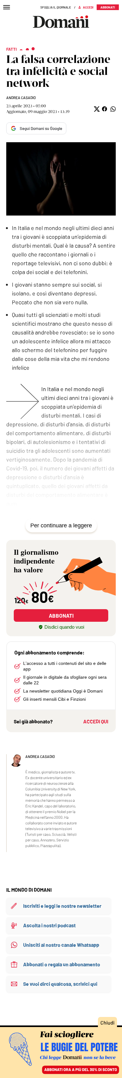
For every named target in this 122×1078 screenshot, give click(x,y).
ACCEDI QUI (95, 721)
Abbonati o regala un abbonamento (61, 964)
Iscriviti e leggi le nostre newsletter (62, 906)
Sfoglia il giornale (55, 7)
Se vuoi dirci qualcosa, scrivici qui (60, 984)
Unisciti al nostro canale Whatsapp (61, 945)
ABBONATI (61, 615)
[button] (96, 109)
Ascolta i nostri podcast (49, 925)
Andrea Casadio (21, 97)
